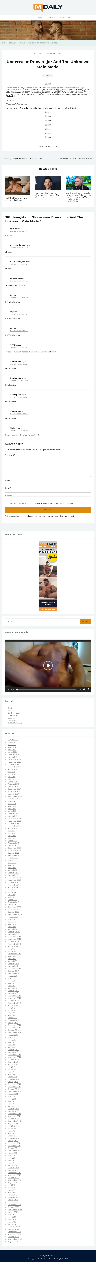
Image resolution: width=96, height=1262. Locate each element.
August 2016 (13, 1005)
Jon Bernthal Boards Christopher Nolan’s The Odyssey (47, 195)
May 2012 (11, 1131)
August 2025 (13, 769)
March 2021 (12, 900)
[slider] (46, 689)
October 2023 (13, 823)
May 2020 (12, 924)
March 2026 (12, 752)
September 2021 (14, 885)
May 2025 (11, 777)
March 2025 (12, 782)
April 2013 (11, 1104)
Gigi (45, 146)
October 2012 (13, 1119)
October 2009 (13, 1207)
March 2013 (12, 1106)
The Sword (12, 720)
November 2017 (14, 969)
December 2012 (14, 1114)
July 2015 (11, 1037)
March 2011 (12, 1165)
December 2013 (14, 1084)
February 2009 (14, 1227)
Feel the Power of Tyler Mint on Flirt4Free (16, 199)
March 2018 (12, 961)
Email (8, 488)
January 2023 (13, 846)
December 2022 (14, 848)
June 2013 (12, 1099)
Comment (10, 455)
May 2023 (12, 836)
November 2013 (14, 1087)
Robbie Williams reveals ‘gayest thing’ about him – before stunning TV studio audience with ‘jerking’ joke (78, 197)
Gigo (82, 88)
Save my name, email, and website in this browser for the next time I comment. (41, 503)
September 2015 (14, 1032)
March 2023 (12, 841)
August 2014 (13, 1064)
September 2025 (14, 767)
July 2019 (11, 949)
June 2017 (12, 981)
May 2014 (11, 1072)
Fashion (47, 75)
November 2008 (14, 1234)
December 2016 (14, 996)
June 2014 (12, 1069)
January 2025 (13, 786)
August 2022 (13, 858)
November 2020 (14, 909)
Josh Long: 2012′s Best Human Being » (76, 158)
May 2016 (11, 1013)
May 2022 (12, 865)
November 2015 (14, 1028)
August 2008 (13, 1242)
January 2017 (13, 993)
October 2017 (13, 971)
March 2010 (12, 1195)
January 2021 (13, 905)
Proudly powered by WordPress (37, 1259)
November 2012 (14, 1116)
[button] (48, 665)
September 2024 (15, 796)
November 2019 (14, 939)
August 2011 (13, 1153)
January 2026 (13, 757)
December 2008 (14, 1232)
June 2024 (12, 804)
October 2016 (13, 1001)
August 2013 (13, 1094)
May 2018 (12, 956)
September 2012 (14, 1121)
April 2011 (11, 1163)
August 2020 (13, 917)
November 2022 (14, 850)
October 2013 (13, 1089)
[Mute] (84, 689)
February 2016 (13, 1020)
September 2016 (14, 1003)
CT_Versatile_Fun (18, 245)
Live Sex (28, 18)
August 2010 (13, 1183)
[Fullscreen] (88, 689)
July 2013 (11, 1096)
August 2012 (13, 1123)
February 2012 (13, 1138)
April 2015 (11, 1045)
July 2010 (11, 1185)
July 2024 (11, 801)
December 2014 (14, 1055)
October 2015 (13, 1030)
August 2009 (13, 1212)
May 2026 (12, 747)
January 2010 (13, 1200)
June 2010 (12, 1187)
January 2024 (13, 816)
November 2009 (14, 1205)
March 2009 (13, 1224)
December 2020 (14, 907)
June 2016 (12, 1010)
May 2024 (12, 806)
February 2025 (13, 784)
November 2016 (14, 998)
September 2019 (14, 944)
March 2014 (12, 1077)
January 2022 (13, 875)
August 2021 (13, 887)
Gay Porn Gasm (14, 713)
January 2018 (13, 966)
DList (10, 708)
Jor (51, 108)
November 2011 (14, 1146)
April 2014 (11, 1074)
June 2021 (12, 892)
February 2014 (13, 1079)
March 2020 (12, 929)
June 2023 (12, 833)
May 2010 (12, 1190)
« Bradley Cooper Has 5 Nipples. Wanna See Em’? (24, 158)
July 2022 (11, 860)
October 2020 (13, 912)
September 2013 (14, 1092)
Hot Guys (39, 18)
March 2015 (12, 1047)
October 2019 (13, 941)
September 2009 (15, 1210)
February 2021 (13, 902)
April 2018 (12, 959)
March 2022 (12, 870)
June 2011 (12, 1158)
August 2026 (13, 740)
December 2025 (14, 759)
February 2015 (13, 1050)
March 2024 (12, 811)
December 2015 (14, 1025)
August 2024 (13, 799)
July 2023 (11, 831)
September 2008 (15, 1239)
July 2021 (11, 890)
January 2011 (13, 1170)
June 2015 (12, 1040)
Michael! (13, 428)
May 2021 (11, 895)
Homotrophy (11, 91)
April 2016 (11, 1015)
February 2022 (13, 873)
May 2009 (12, 1219)
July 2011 (11, 1155)
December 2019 (14, 937)
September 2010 (14, 1180)
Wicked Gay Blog (15, 723)
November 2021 (14, 880)
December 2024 (14, 789)
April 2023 (12, 838)
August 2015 (13, 1035)
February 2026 (13, 755)
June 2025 (12, 774)
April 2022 (12, 868)
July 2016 (11, 1008)
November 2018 (14, 954)
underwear (55, 88)
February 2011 (13, 1168)
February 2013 (13, 1109)
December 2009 (14, 1202)
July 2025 (11, 772)
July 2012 (11, 1126)
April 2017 (11, 986)
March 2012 (12, 1136)
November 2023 (14, 821)
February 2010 (13, 1197)
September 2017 (14, 973)
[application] (48, 666)
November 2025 (14, 762)
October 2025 (13, 764)
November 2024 (14, 791)
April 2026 (12, 750)
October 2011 (13, 1148)
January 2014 (13, 1082)
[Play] (8, 689)
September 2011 (14, 1151)
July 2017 (11, 978)
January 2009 (13, 1229)
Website (8, 496)
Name (8, 480)
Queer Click (12, 715)
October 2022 (13, 853)
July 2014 (11, 1067)
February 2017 (13, 991)
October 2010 (13, 1178)
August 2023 (13, 828)
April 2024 (12, 809)
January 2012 (13, 1141)
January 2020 (13, 934)
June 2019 (12, 951)
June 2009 (12, 1217)
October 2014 (13, 1060)
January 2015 (13, 1052)
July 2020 (11, 919)
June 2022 (12, 863)
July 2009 (12, 1215)
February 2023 (13, 843)
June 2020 (12, 922)
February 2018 (13, 964)
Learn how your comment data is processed (56, 516)
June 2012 (12, 1128)
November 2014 (14, 1057)
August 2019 (13, 946)
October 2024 (13, 794)
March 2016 (12, 1018)
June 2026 (12, 745)
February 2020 (14, 932)
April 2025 (11, 779)
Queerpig (11, 718)
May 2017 (11, 983)
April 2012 (11, 1133)
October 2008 (13, 1237)
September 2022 (14, 855)
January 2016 (13, 1023)
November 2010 (14, 1175)
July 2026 (11, 742)
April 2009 (12, 1222)
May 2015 (11, 1042)
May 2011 (11, 1160)
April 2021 (11, 897)
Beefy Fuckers (64, 18)
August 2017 (13, 976)
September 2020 (15, 914)
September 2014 (14, 1062)
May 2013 (11, 1101)
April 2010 (12, 1192)
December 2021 (14, 878)
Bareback (51, 18)
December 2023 (14, 818)
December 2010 (14, 1173)
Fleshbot (11, 710)
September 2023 (14, 826)
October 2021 (13, 882)
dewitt (40, 53)
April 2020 (12, 927)
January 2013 (13, 1111)
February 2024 (13, 814)
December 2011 (14, 1143)
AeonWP (65, 1259)
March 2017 (12, 988)
